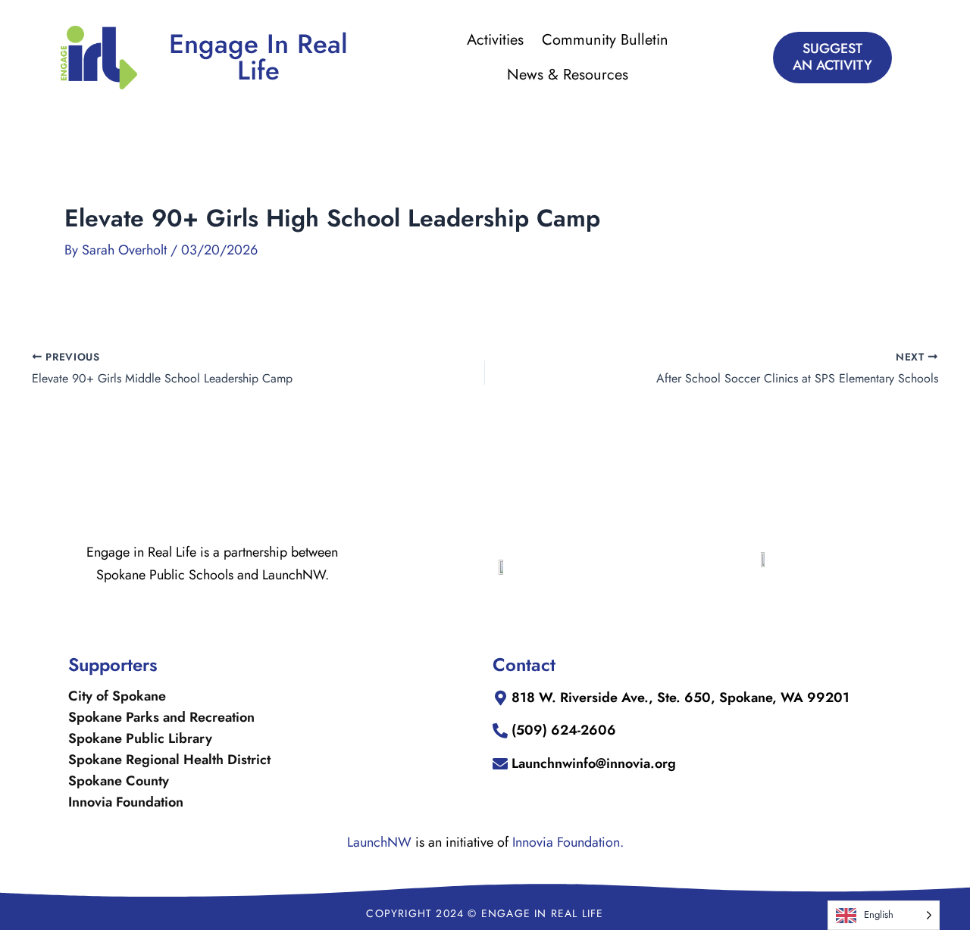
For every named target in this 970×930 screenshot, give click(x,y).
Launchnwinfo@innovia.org (594, 763)
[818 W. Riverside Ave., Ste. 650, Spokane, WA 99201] (500, 698)
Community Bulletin (605, 40)
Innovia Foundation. (568, 842)
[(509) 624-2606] (500, 730)
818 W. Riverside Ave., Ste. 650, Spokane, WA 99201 (681, 697)
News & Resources (567, 75)
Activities (495, 40)
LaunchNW (379, 842)
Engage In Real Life (258, 57)
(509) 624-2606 (564, 730)
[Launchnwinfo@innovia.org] (500, 764)
